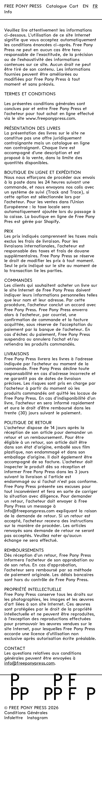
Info (8, 12)
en (85, 7)
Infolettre (13, 718)
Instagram (37, 718)
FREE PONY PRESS (23, 7)
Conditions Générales (25, 713)
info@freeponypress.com (29, 664)
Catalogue (56, 7)
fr (95, 7)
